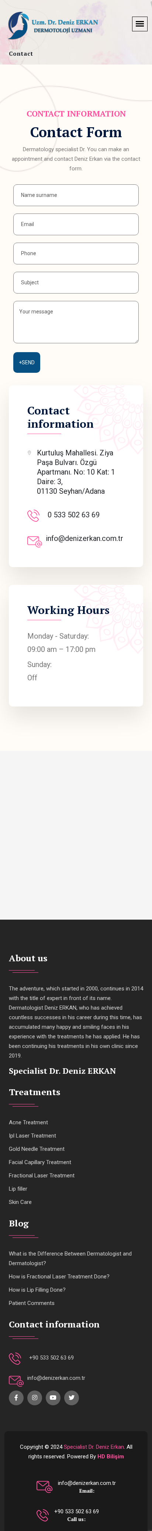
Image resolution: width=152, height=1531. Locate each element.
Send (27, 362)
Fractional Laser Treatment (42, 1175)
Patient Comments (32, 1303)
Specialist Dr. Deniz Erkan (94, 1447)
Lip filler (18, 1188)
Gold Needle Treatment (37, 1149)
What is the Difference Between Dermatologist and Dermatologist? (70, 1258)
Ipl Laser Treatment (32, 1135)
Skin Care (20, 1202)
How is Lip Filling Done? (37, 1290)
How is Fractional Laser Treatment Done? (59, 1276)
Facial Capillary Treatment (40, 1162)
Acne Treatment (28, 1122)
